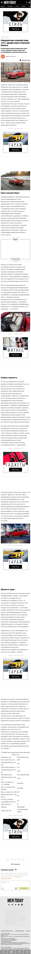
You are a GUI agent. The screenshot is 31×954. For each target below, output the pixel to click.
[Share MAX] (11, 952)
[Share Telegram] (19, 952)
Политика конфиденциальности (7, 930)
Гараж (7, 36)
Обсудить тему (26, 60)
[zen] (19, 904)
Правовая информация (19, 930)
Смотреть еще (15, 259)
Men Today (10, 2)
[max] (22, 904)
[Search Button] (27, 2)
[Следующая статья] (15, 893)
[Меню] (2, 2)
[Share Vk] (4, 952)
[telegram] (15, 904)
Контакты (28, 930)
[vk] (12, 904)
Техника (3, 36)
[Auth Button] (29, 2)
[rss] (9, 904)
